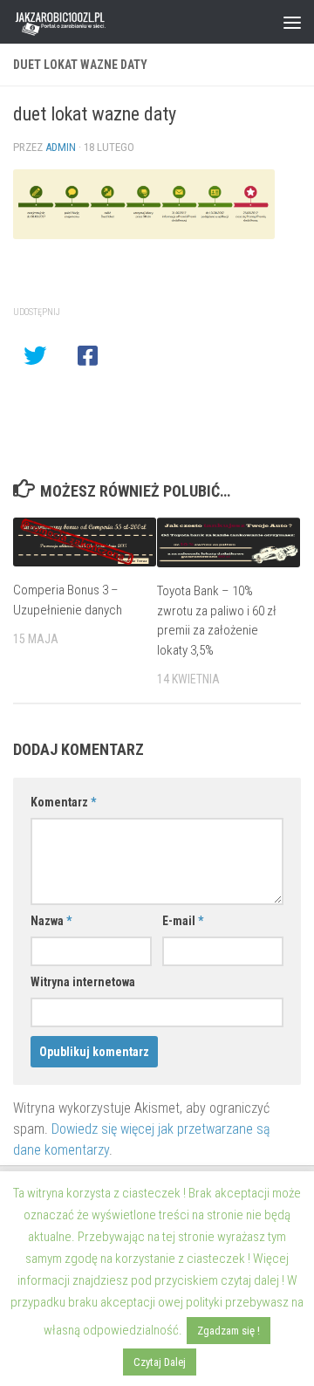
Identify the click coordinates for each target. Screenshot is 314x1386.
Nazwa (51, 921)
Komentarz (63, 802)
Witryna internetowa (83, 982)
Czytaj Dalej (159, 1362)
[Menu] (292, 22)
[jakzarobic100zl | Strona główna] (77, 22)
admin (60, 147)
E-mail (182, 921)
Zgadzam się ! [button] (228, 1330)
